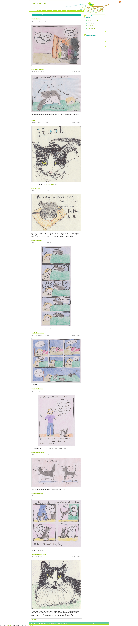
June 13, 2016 (46, 454)
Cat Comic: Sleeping (37, 69)
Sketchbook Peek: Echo (38, 554)
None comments (76, 71)
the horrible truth (79, 10)
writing (55, 10)
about (44, 10)
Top (94, 623)
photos (64, 10)
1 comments (77, 21)
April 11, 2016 (46, 556)
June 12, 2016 (46, 496)
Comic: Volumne (36, 240)
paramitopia (53, 623)
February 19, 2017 (47, 335)
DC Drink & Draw (50, 184)
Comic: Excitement (37, 493)
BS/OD (88, 22)
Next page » (34, 619)
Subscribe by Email (91, 27)
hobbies (49, 10)
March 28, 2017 (46, 122)
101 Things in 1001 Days (92, 20)
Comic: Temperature (37, 333)
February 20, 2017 (47, 242)
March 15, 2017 (46, 190)
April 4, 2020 (45, 21)
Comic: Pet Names (37, 389)
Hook (33, 120)
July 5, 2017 (45, 71)
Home (39, 10)
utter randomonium (39, 3)
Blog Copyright (31, 625)
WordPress (65, 623)
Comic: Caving (35, 19)
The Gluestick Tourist (91, 28)
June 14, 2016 (46, 391)
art (59, 10)
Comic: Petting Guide (37, 452)
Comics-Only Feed (91, 23)
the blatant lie (71, 10)
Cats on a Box (35, 188)
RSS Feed (120, 1)
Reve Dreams (90, 25)
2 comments (77, 391)
